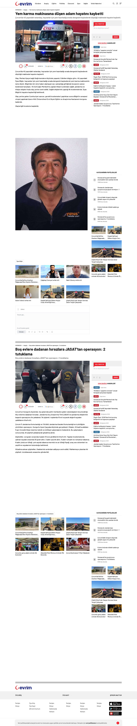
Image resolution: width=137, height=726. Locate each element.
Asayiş (46, 3)
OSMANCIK (18, 10)
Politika (62, 3)
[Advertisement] (52, 123)
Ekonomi (71, 3)
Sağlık (86, 3)
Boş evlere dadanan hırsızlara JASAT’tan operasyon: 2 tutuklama (35, 514)
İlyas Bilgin (20, 261)
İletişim (17, 703)
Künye (17, 706)
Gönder (21, 332)
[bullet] (42, 332)
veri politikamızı (91, 723)
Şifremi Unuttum (116, 695)
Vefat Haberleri (96, 3)
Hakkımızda (53, 709)
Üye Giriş (18, 695)
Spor (78, 3)
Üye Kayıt (66, 695)
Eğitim (54, 3)
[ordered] (39, 332)
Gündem (38, 3)
